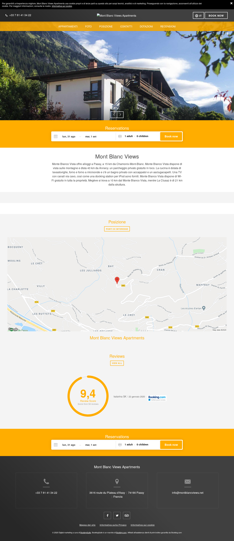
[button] (113, 114)
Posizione (117, 222)
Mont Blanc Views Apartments (117, 338)
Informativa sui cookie (62, 5)
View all (117, 363)
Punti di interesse (117, 229)
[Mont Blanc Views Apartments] (116, 17)
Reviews (117, 356)
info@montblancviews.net (187, 493)
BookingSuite (85, 532)
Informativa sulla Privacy (113, 524)
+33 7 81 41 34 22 (46, 493)
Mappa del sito (87, 524)
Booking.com (121, 532)
